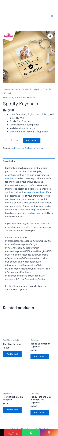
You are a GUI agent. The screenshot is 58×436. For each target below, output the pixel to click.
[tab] (29, 161)
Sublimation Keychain (32, 89)
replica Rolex (38, 209)
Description (9, 161)
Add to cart (31, 140)
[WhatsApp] (31, 432)
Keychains (15, 89)
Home (6, 89)
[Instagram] (49, 432)
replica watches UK (38, 192)
